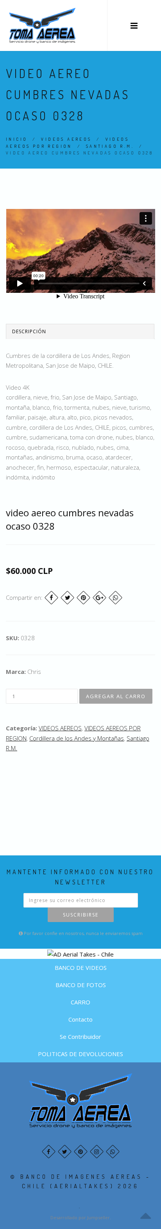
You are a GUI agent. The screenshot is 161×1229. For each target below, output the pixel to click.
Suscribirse (80, 914)
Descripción (29, 331)
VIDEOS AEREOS (66, 139)
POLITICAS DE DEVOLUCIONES (80, 1054)
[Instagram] (97, 1151)
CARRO (80, 1002)
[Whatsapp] (113, 1151)
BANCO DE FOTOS (80, 985)
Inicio (16, 139)
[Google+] (99, 598)
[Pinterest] (83, 598)
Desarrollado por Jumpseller (80, 1217)
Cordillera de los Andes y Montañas (76, 738)
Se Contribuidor (80, 1036)
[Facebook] (51, 598)
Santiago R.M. (110, 146)
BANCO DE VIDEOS (81, 967)
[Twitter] (67, 598)
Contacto (80, 1019)
